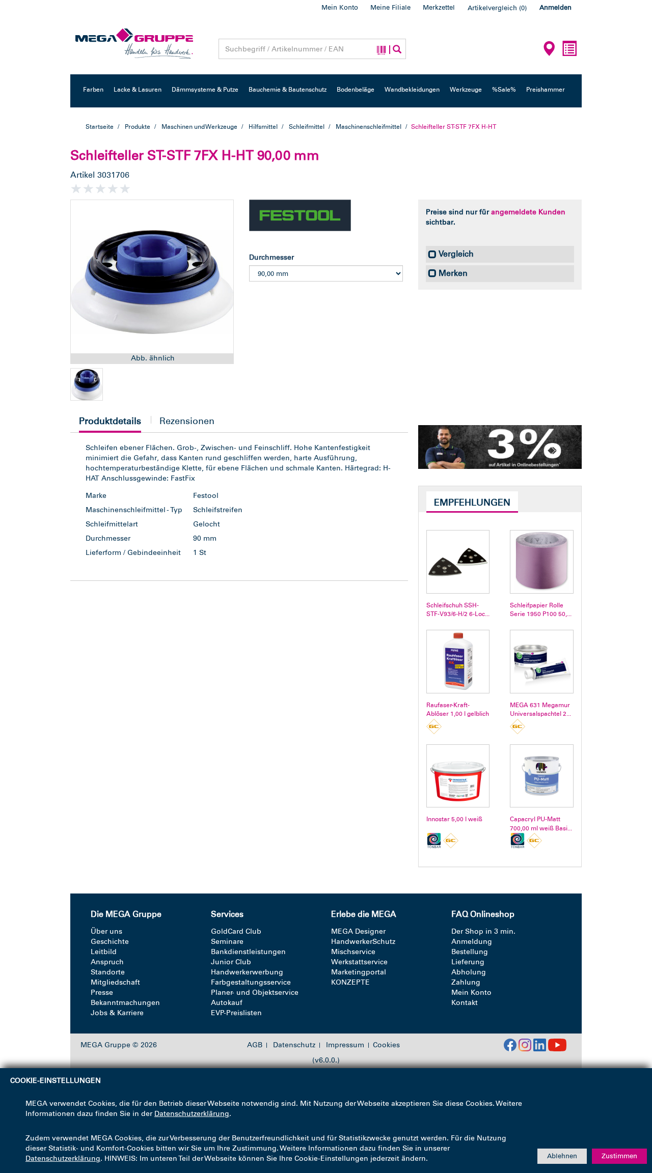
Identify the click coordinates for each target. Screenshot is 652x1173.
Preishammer (545, 89)
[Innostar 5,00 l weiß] (458, 776)
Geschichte (110, 941)
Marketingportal (358, 972)
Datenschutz (294, 1045)
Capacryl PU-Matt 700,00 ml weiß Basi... (541, 823)
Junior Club (231, 962)
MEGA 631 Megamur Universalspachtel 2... (540, 709)
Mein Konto (339, 7)
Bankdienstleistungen (248, 951)
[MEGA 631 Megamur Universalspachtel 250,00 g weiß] (542, 661)
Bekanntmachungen (125, 1002)
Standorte (108, 972)
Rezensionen (186, 421)
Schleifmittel (306, 126)
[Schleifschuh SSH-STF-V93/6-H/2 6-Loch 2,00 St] (458, 562)
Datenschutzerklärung (191, 1113)
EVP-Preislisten (236, 1013)
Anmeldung (471, 941)
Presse (102, 992)
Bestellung (469, 951)
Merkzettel (439, 7)
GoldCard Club (236, 931)
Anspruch (107, 962)
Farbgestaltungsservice (251, 982)
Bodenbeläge (355, 89)
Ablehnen (562, 1156)
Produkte (137, 126)
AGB (254, 1045)
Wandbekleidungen (412, 89)
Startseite (100, 126)
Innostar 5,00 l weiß (454, 819)
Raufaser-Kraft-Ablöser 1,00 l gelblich (457, 709)
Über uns (106, 931)
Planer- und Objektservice (254, 992)
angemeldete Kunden (528, 212)
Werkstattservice (359, 962)
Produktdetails (110, 424)
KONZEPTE (350, 982)
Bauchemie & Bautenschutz (288, 89)
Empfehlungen (472, 502)
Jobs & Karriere (117, 1013)
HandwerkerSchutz (363, 941)
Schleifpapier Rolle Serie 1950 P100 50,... (541, 610)
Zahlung (465, 982)
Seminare (227, 941)
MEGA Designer (358, 931)
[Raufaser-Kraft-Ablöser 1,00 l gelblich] (458, 661)
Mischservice (353, 951)
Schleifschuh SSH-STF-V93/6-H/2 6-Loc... (458, 610)
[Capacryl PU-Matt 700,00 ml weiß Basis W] (542, 776)
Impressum (345, 1045)
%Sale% (504, 89)
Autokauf (226, 1002)
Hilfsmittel (263, 126)
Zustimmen (619, 1156)
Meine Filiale (390, 7)
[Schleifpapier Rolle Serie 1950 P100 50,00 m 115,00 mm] (542, 562)
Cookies (386, 1045)
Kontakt (464, 1002)
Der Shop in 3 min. (483, 931)
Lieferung (467, 962)
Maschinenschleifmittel (368, 126)
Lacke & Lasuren (137, 89)
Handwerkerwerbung (247, 972)
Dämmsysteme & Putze (205, 89)
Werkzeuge (466, 89)
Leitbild (104, 951)
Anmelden (555, 7)
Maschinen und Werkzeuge (199, 126)
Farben (93, 89)
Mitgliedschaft (115, 982)
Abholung (468, 972)
